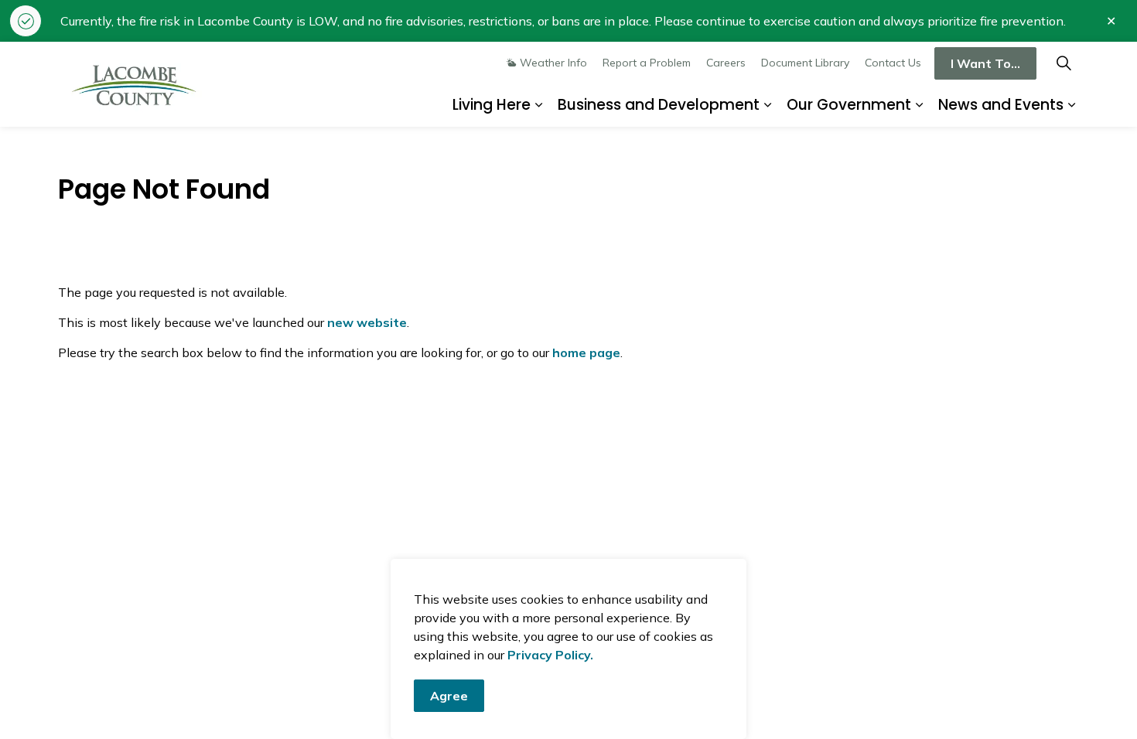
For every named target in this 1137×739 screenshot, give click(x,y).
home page (586, 352)
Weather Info (553, 63)
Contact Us (893, 63)
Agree (449, 695)
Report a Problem (647, 63)
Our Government (849, 104)
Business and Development (659, 104)
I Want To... (985, 63)
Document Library (805, 63)
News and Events (1001, 104)
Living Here (491, 104)
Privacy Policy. (550, 654)
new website (367, 322)
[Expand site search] (1063, 63)
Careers (726, 63)
